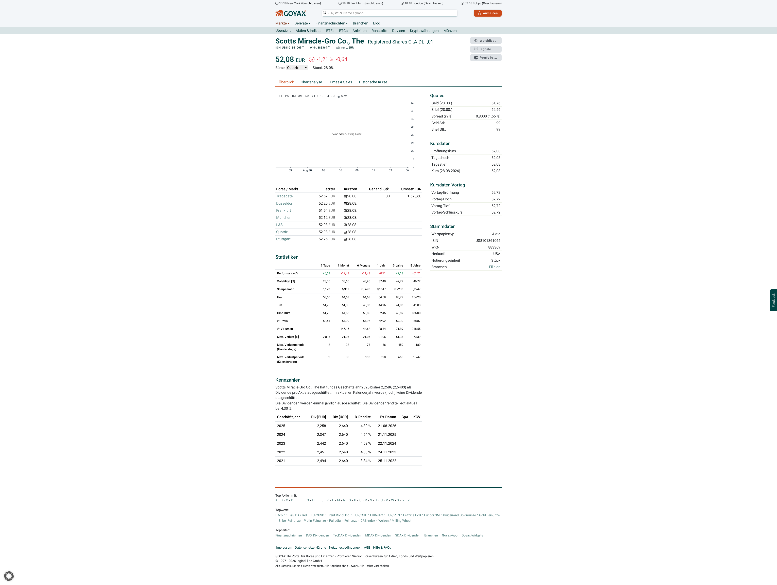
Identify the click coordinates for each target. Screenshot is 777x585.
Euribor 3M (432, 515)
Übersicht (283, 31)
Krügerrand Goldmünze (459, 515)
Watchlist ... (489, 40)
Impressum (284, 547)
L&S (279, 225)
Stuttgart (283, 239)
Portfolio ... (488, 57)
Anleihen (359, 31)
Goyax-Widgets (472, 535)
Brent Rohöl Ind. (339, 515)
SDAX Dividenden (407, 535)
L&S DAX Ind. (298, 515)
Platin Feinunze (315, 521)
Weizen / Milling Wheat (394, 521)
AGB (367, 547)
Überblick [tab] (286, 82)
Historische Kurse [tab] (373, 82)
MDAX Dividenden (378, 535)
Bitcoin (280, 515)
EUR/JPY (376, 515)
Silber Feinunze (289, 521)
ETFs (330, 31)
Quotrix (282, 232)
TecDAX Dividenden (347, 535)
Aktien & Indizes (308, 31)
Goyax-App (449, 535)
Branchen (360, 23)
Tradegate (284, 196)
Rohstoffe (379, 31)
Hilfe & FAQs (382, 547)
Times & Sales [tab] (340, 82)
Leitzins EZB (412, 515)
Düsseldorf (285, 203)
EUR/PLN (393, 515)
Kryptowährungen (424, 31)
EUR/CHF (360, 515)
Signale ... (487, 49)
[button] (9, 576)
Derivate (301, 23)
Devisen (398, 31)
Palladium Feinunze (343, 521)
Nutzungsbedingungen (345, 547)
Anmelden (490, 13)
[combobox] (389, 13)
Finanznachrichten (330, 23)
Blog (376, 23)
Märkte (281, 23)
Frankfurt (283, 210)
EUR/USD (317, 515)
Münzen (450, 31)
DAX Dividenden (317, 535)
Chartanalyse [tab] (311, 82)
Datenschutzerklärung (310, 547)
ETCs (343, 31)
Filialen (494, 267)
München (283, 218)
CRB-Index (368, 521)
